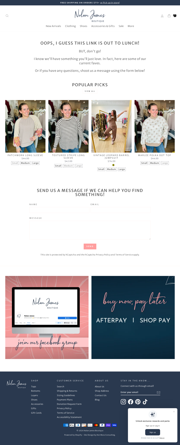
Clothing (70, 26)
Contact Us (100, 395)
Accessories (37, 404)
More (131, 26)
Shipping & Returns (67, 391)
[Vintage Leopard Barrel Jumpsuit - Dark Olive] (113, 165)
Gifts (33, 408)
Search (60, 386)
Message (35, 218)
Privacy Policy (103, 254)
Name (33, 204)
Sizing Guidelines (66, 395)
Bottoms (35, 391)
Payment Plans (65, 399)
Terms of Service (124, 254)
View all (90, 91)
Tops (33, 386)
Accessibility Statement (69, 417)
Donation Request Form (69, 404)
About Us (99, 386)
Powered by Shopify (73, 435)
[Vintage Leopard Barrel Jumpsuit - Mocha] (110, 165)
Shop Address (102, 391)
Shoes (83, 26)
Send (90, 246)
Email (95, 204)
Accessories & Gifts (103, 26)
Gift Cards (36, 413)
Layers (34, 395)
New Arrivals (53, 26)
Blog (97, 399)
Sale (121, 26)
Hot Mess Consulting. (106, 435)
